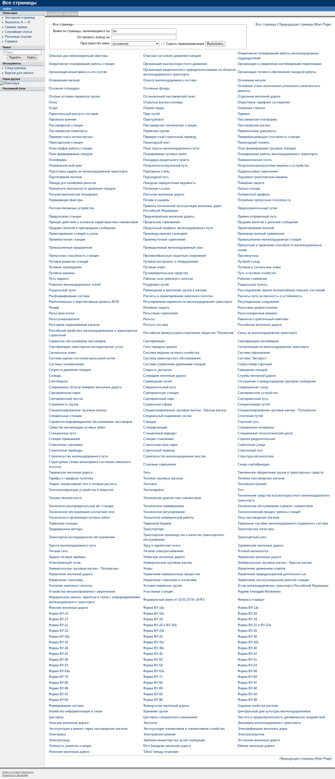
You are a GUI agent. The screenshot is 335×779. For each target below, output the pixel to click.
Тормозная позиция (63, 523)
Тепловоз (150, 484)
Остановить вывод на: (93, 37)
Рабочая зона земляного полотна (168, 278)
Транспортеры (153, 529)
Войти (7, 9)
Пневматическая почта (254, 160)
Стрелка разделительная (256, 439)
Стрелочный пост (250, 450)
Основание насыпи (252, 80)
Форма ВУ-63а (59, 671)
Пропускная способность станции (74, 255)
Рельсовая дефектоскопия (257, 307)
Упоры (147, 568)
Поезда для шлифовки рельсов (72, 183)
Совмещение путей (157, 381)
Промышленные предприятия (70, 247)
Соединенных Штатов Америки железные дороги (85, 387)
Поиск (7, 47)
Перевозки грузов (156, 131)
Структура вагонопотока (255, 456)
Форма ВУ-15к (153, 613)
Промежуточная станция (67, 239)
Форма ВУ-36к (153, 648)
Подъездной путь (156, 177)
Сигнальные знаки (62, 352)
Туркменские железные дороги (260, 545)
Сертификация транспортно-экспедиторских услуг (86, 347)
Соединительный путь (159, 387)
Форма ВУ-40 (247, 648)
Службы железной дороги (257, 375)
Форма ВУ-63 (247, 665)
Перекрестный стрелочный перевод (169, 137)
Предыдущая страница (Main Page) (305, 24)
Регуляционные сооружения (258, 302)
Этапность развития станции (70, 746)
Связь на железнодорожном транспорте (267, 333)
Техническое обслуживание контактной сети (82, 512)
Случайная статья (18, 32)
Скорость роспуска (157, 370)
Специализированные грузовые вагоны (77, 410)
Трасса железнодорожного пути (72, 545)
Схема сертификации (253, 464)
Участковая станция (158, 591)
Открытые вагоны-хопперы (163, 102)
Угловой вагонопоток (253, 551)
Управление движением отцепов (261, 568)
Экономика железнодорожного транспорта (269, 723)
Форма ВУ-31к (153, 642)
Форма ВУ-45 (153, 654)
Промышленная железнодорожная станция (269, 239)
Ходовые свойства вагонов (258, 705)
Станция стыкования (158, 439)
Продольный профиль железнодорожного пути (178, 228)
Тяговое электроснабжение (163, 551)
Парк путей (151, 114)
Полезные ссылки (156, 188)
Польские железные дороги (163, 194)
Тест (241, 490)
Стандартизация (155, 427)
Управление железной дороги (70, 574)
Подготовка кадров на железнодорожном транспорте (88, 171)
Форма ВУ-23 (58, 631)
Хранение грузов (155, 711)
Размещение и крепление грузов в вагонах (175, 290)
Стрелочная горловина (66, 445)
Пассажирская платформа (257, 119)
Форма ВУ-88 (58, 688)
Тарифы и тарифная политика (71, 478)
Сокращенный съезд (253, 387)
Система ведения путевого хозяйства (171, 352)
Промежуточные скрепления (164, 239)
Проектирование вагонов (256, 228)
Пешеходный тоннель (254, 142)
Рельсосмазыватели (64, 319)
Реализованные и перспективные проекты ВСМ (84, 302)
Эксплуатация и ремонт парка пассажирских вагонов (88, 728)
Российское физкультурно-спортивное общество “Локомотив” (188, 333)
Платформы (58, 160)
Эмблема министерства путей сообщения (174, 740)
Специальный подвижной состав (167, 416)
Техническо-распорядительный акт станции (81, 506)
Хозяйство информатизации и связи (75, 711)
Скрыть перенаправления (185, 44)
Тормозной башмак (157, 523)
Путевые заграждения (65, 267)
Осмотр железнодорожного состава (169, 80)
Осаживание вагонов (64, 80)
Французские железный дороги (166, 705)
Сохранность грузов (63, 404)
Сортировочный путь (253, 399)
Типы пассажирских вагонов (258, 517)
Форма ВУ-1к (58, 625)
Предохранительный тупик (257, 208)
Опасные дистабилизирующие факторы (78, 56)
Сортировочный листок (66, 399)
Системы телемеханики (66, 364)
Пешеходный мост (156, 142)
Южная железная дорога (256, 746)
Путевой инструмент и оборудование (170, 261)
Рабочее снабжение (252, 278)
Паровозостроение (62, 119)
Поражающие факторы (66, 200)
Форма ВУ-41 (58, 654)
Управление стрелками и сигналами (170, 580)
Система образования (254, 352)
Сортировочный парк (158, 399)
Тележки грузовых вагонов (163, 478)
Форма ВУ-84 (247, 677)
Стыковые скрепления (159, 464)
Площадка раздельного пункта (166, 160)
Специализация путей (254, 404)
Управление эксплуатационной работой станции (273, 580)
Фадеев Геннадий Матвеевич (259, 591)
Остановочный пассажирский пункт (169, 96)
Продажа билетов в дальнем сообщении (268, 222)
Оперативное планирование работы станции (81, 64)
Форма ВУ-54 (153, 665)
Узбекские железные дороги (164, 557)
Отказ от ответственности (18, 772)
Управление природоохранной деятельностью (272, 574)
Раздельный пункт (62, 290)
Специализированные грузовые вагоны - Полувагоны (277, 410)
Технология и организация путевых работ (79, 517)
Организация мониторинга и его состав (78, 72)
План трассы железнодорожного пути (171, 148)
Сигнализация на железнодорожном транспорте (273, 347)
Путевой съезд (249, 261)
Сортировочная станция (161, 393)
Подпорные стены (156, 171)
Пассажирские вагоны (254, 125)
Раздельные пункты (252, 284)
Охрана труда (153, 108)
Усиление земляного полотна (70, 585)
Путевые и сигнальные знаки (259, 267)
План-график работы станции (70, 148)
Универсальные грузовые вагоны (167, 562)
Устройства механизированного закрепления (82, 591)
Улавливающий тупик (65, 562)
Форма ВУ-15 (58, 613)
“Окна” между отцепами (160, 752)
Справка (11, 41)
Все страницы (266, 24)
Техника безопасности (65, 498)
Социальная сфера (157, 404)
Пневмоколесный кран (65, 165)
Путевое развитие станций (68, 261)
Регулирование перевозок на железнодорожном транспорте (187, 302)
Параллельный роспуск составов (73, 114)
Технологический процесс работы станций (269, 512)
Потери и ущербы (156, 200)
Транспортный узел (252, 537)
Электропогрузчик (251, 734)
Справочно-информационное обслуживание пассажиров (90, 422)
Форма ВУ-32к (248, 642)
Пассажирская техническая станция (170, 125)
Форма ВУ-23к (153, 631)
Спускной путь (248, 422)
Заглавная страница (20, 17)
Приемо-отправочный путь (257, 216)
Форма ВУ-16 (247, 613)
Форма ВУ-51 (247, 659)
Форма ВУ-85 (58, 682)
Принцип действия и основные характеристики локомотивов (93, 222)
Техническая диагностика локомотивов (172, 498)
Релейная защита (156, 307)
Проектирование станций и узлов (73, 233)
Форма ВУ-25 (247, 631)
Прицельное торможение (161, 222)
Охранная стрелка (251, 108)
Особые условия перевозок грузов (74, 96)
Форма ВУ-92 (153, 694)
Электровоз (57, 734)
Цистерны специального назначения (170, 717)
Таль (146, 472)
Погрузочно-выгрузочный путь (165, 165)
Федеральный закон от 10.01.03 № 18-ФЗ (174, 599)
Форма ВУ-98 (247, 700)
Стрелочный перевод (159, 450)
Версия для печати (19, 73)
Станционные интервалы (256, 427)
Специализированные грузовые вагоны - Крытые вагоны (184, 410)
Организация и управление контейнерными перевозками (279, 64)
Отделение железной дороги (259, 96)
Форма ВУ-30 (247, 636)
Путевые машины (62, 273)
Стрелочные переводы (65, 450)
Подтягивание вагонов (65, 177)
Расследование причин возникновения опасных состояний (281, 290)
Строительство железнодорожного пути (78, 456)
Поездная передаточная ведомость (169, 183)
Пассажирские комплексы (68, 131)
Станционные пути (62, 433)
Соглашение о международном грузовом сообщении (277, 381)
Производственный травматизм (261, 233)
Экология (150, 723)
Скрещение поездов (252, 370)
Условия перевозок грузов (162, 585)
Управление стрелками (66, 580)
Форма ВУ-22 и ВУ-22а (254, 625)
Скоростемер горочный (255, 364)
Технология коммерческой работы (168, 517)
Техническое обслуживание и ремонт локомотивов (275, 506)
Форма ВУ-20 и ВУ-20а (160, 625)
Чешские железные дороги (69, 723)
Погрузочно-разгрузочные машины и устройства (273, 165)
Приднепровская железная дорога (168, 216)
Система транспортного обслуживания (172, 358)
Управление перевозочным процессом (171, 574)
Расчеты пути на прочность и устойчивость (270, 296)
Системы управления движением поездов (174, 364)
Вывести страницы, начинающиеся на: (81, 31)
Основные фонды (156, 88)
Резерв (54, 307)
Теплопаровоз (153, 490)
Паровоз (244, 114)
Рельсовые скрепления (160, 313)
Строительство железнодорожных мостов (174, 456)
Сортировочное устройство (258, 393)
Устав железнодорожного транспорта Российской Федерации (283, 585)
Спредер (149, 422)
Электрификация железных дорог (263, 728)
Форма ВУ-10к (153, 607)
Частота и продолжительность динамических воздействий (281, 717)
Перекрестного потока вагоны (71, 137)
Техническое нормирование (163, 506)
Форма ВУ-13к (248, 607)
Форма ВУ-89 (153, 688)
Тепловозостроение (252, 484)
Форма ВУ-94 (58, 700)
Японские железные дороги (69, 752)
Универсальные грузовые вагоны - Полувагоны (83, 568)
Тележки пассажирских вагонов (261, 478)
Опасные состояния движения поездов (172, 56)
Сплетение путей (250, 416)
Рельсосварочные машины (257, 313)
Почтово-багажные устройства (71, 208)
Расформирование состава (69, 296)
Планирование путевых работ (165, 154)
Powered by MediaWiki (15, 775)
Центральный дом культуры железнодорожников (274, 711)
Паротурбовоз (153, 119)
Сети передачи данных (160, 347)
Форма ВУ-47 (247, 654)
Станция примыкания (64, 439)
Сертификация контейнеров (258, 341)
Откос (53, 102)
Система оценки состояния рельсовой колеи (82, 358)
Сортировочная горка (64, 393)
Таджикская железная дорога (70, 472)
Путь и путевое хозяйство (257, 273)
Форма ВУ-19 (247, 619)
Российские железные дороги (260, 325)
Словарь (55, 375)
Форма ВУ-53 (58, 665)
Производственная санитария (165, 233)
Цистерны (56, 717)
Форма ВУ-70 (58, 677)
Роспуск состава (155, 325)
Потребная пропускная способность (264, 200)
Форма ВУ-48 (58, 659)
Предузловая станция (65, 216)
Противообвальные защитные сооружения (174, 255)
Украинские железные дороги (259, 557)
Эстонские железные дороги (259, 740)
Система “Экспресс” (252, 358)
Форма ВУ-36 (58, 648)
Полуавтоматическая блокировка (73, 194)
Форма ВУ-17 (58, 619)
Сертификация (154, 341)
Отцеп (53, 108)
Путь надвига (59, 278)
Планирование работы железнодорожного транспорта (277, 154)
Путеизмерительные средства (165, 273)
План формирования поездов (70, 154)
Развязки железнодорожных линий (75, 284)
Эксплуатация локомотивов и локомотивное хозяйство (184, 728)
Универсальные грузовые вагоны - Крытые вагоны (275, 562)
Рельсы (149, 319)
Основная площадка (64, 88)
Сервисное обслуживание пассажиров (77, 341)
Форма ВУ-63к (153, 671)
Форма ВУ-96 (153, 700)
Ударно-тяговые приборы (67, 557)
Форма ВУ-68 (247, 671)
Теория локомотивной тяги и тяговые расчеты (83, 484)
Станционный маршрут (160, 433)
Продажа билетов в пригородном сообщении (82, 228)
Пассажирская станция (66, 125)
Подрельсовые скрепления (258, 171)
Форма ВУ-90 (247, 688)
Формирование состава (66, 705)
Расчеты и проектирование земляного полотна (178, 296)
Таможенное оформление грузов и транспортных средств (280, 472)
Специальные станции (65, 416)
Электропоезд (59, 740)
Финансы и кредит (251, 599)
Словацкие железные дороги (164, 375)
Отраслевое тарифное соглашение (264, 102)
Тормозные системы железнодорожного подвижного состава (283, 523)
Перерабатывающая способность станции (269, 137)
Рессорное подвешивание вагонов (74, 325)
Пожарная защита (251, 183)
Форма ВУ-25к (59, 636)
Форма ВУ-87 (247, 682)
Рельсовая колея (61, 313)
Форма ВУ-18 (153, 619)
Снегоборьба (58, 381)
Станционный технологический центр (265, 433)
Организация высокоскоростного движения (175, 64)
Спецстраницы (15, 68)
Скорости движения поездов (70, 370)
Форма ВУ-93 (247, 694)
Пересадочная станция (66, 142)
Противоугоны (248, 255)
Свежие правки (16, 27)
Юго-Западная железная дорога (167, 746)
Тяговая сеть (58, 551)
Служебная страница (62, 13)
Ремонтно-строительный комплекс (263, 319)
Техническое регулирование (164, 512)
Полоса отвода (249, 188)
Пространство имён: (95, 43)
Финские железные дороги (68, 607)
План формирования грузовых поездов (267, 148)
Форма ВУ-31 (58, 642)
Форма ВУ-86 (153, 682)
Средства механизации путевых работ (77, 427)
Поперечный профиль (254, 194)
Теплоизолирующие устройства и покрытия (81, 490)
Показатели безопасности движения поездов (82, 188)
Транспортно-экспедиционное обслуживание (82, 537)
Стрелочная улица (251, 445)
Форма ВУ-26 (153, 636)
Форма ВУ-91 (58, 694)
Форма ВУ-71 (153, 677)
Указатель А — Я (17, 22)
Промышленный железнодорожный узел (173, 247)
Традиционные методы (65, 529)
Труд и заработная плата (161, 545)
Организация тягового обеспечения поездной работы (277, 72)
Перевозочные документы (257, 131)
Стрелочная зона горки (160, 445)
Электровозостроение (159, 734)
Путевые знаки (154, 267)
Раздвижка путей (156, 284)
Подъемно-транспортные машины (262, 177)
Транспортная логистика (256, 529)
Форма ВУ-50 (153, 659)
